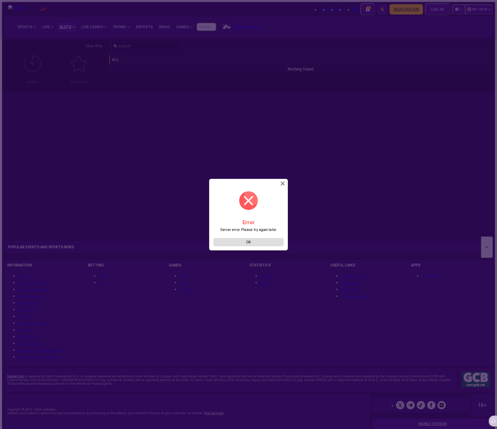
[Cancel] (283, 183)
